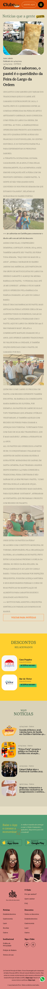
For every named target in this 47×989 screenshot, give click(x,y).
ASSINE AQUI (29, 5)
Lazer (5, 923)
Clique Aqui (29, 978)
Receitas (6, 928)
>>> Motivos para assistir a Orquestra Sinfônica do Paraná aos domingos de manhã (22, 607)
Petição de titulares (9, 950)
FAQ (26, 903)
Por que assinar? (31, 894)
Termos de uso (8, 955)
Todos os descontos (32, 914)
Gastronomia (8, 919)
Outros (5, 933)
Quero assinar (30, 899)
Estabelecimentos (9, 914)
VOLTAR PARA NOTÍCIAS (23, 617)
